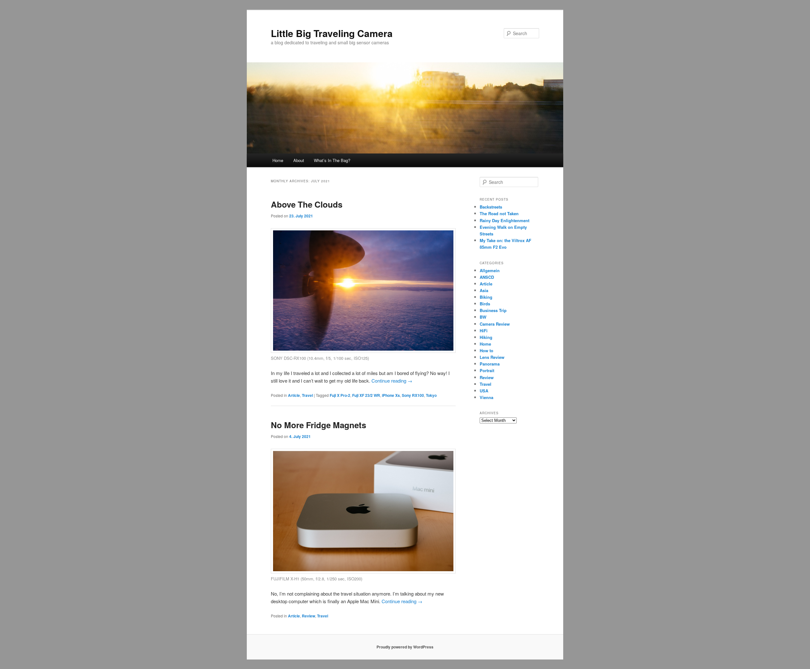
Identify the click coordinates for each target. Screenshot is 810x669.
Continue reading (391, 380)
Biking (486, 297)
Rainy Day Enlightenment (504, 220)
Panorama (490, 364)
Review (308, 616)
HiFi (484, 331)
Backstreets (491, 207)
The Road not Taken (499, 213)
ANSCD (487, 277)
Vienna (486, 397)
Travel (307, 395)
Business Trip (493, 310)
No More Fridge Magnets (318, 425)
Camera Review (495, 324)
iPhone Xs (391, 395)
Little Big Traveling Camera (332, 33)
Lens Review (492, 357)
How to (486, 350)
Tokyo (431, 395)
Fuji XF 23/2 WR (366, 395)
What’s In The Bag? (332, 160)
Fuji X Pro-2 (340, 395)
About (298, 160)
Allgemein (490, 270)
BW (483, 317)
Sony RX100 (413, 395)
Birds (485, 304)
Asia (484, 290)
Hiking (486, 337)
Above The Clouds (306, 204)
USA (484, 391)
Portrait (487, 370)
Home (277, 160)
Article (294, 395)
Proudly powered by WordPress (405, 647)
